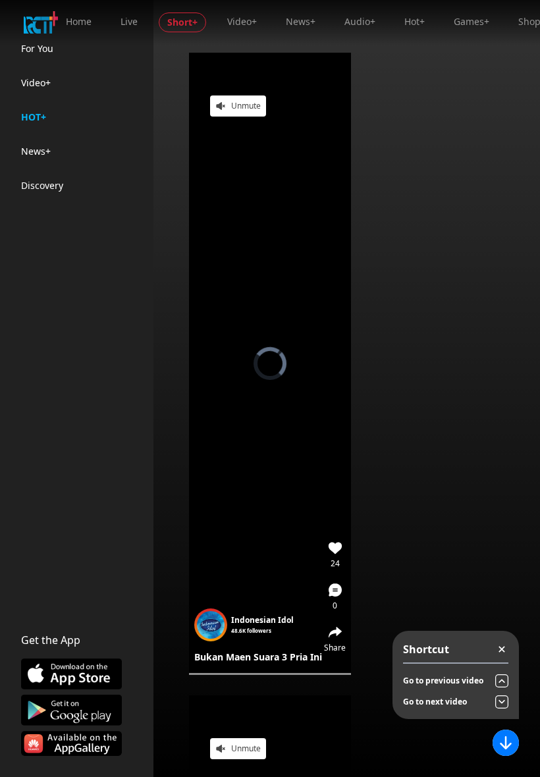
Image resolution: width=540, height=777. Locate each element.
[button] (335, 596)
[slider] (270, 674)
